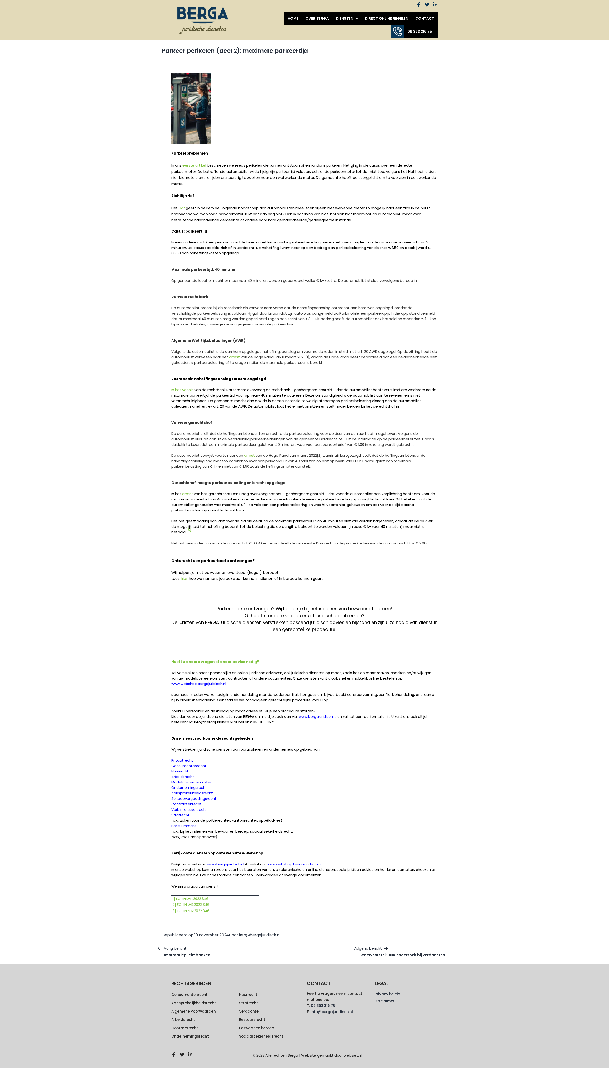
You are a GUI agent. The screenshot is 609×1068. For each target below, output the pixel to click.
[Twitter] (427, 4)
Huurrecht (248, 994)
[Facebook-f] (418, 4)
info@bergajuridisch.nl (259, 935)
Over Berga (317, 18)
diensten (344, 18)
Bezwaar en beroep (256, 1027)
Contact (424, 18)
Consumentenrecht (189, 994)
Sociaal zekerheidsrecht (261, 1036)
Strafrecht (248, 1002)
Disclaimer (384, 1001)
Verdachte (249, 1011)
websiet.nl (353, 1055)
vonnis (187, 389)
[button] (346, 18)
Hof (182, 207)
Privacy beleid (387, 993)
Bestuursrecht (252, 1019)
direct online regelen (386, 18)
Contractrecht (184, 1027)
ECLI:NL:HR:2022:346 (192, 898)
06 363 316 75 (420, 31)
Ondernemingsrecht (190, 1036)
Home (293, 18)
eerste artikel (194, 165)
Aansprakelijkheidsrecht (193, 1002)
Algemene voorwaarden (193, 1011)
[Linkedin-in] (435, 4)
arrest (234, 356)
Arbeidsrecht (183, 1019)
